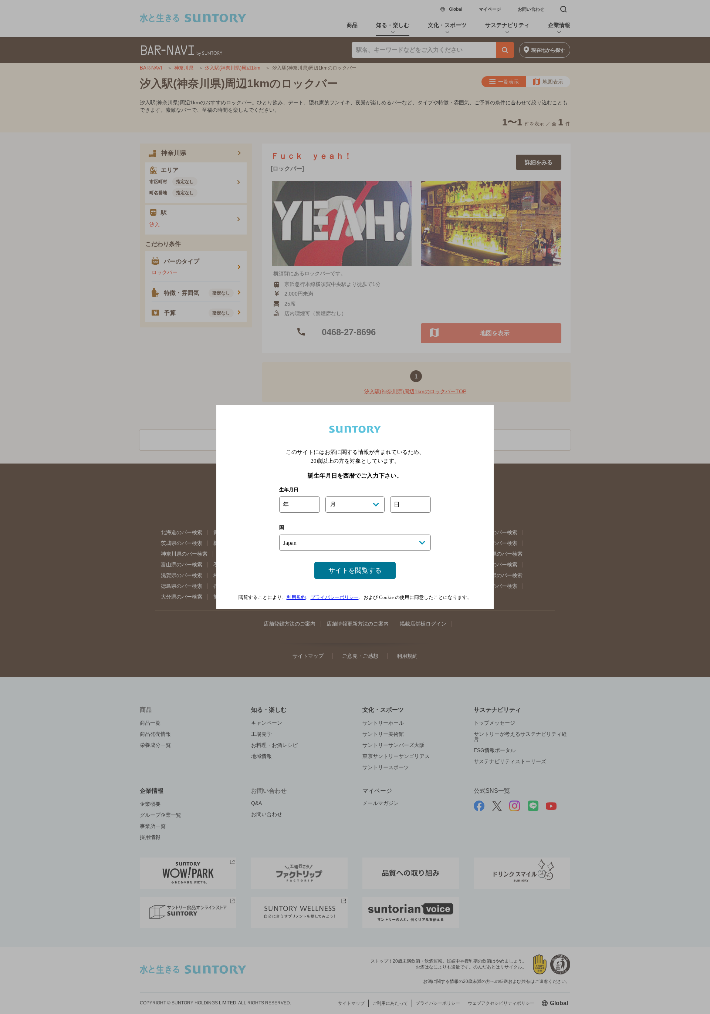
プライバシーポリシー (335, 597)
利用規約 (296, 597)
